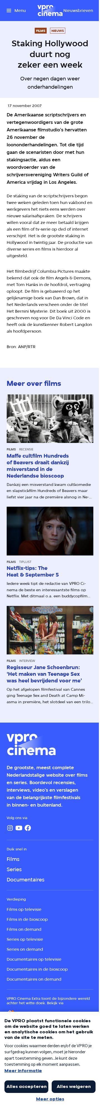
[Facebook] (27, 828)
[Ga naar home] (50, 10)
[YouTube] (19, 828)
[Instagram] (10, 828)
